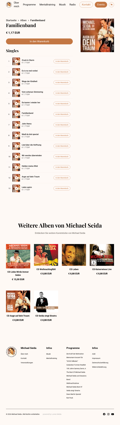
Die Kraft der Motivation (75, 354)
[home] (9, 5)
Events (101, 4)
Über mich (16, 4)
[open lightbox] (97, 35)
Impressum (96, 358)
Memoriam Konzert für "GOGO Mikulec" (74, 359)
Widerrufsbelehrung (99, 367)
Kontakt (86, 4)
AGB (93, 354)
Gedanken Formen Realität (76, 365)
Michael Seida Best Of (74, 387)
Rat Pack (69, 398)
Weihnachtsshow (72, 383)
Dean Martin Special (73, 394)
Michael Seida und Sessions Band (76, 377)
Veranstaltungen (27, 363)
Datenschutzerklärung (100, 363)
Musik (62, 4)
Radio (72, 4)
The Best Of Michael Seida (75, 372)
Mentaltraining (47, 4)
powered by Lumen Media (52, 414)
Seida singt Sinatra (73, 390)
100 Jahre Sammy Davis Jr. (76, 368)
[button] (111, 4)
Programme (29, 4)
